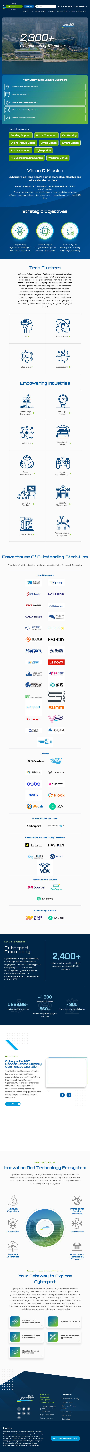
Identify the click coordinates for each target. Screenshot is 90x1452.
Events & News (67, 1402)
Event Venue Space (23, 142)
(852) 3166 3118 (47, 1418)
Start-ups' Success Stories (69, 1407)
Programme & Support (38, 11)
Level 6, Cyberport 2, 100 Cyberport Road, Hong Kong (49, 1409)
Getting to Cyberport (12, 6)
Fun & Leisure (81, 11)
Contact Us (66, 1419)
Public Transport (46, 135)
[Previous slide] (62, 1095)
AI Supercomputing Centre (27, 158)
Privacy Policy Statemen (30, 1445)
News (73, 11)
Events (29, 6)
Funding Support (21, 135)
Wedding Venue (58, 158)
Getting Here (66, 1415)
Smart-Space (70, 142)
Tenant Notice (67, 1412)
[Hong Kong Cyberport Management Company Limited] (3, 9)
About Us (26, 11)
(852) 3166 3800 (48, 1415)
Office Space (49, 142)
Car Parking (69, 135)
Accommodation (20, 150)
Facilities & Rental (63, 11)
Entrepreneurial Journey (70, 1399)
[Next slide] (69, 1095)
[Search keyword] (36, 6)
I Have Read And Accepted (65, 1438)
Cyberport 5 (52, 11)
